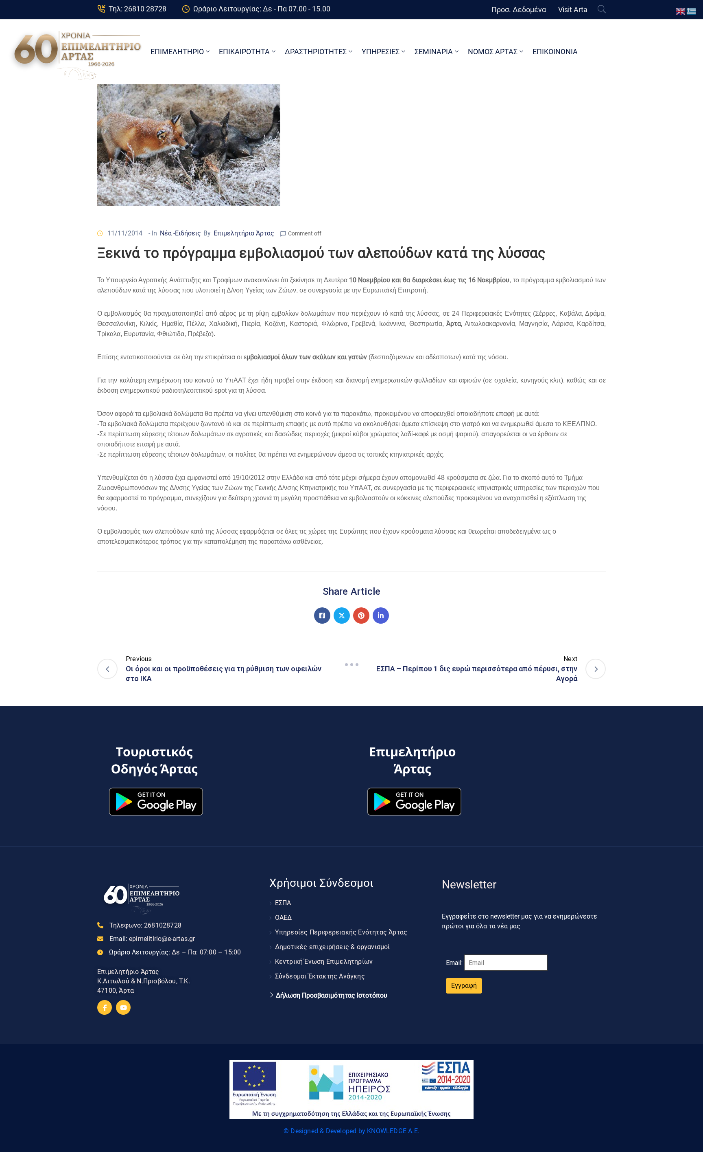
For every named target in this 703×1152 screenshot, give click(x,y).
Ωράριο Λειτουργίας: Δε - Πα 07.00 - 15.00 (261, 8)
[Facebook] (322, 615)
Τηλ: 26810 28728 (137, 8)
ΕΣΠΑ (283, 903)
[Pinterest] (361, 615)
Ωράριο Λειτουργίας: (175, 952)
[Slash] (351, 664)
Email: (152, 939)
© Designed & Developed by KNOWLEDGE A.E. (351, 1131)
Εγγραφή (464, 985)
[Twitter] (342, 615)
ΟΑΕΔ (283, 917)
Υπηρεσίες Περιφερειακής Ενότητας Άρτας (341, 932)
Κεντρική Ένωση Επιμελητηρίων (324, 961)
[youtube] (123, 1007)
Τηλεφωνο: (145, 925)
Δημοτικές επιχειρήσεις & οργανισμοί (332, 947)
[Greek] (691, 11)
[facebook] (104, 1007)
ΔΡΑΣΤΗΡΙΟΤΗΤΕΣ (316, 51)
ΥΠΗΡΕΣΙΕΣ (381, 51)
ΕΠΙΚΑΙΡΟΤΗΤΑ (244, 51)
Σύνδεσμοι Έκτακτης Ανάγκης (320, 976)
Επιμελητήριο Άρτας (244, 233)
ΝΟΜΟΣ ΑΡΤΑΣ (492, 51)
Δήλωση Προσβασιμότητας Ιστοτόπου (331, 995)
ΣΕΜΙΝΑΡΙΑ (434, 51)
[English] (681, 11)
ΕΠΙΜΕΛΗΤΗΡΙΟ (177, 51)
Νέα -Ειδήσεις (180, 233)
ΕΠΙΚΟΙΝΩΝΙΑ (555, 51)
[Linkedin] (381, 615)
